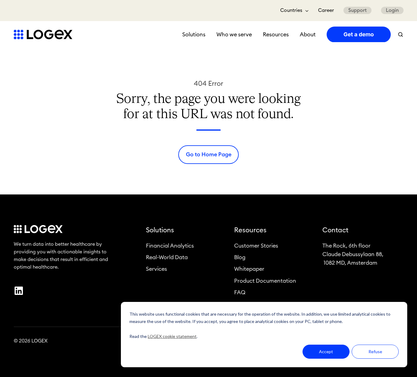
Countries (291, 10)
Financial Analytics (170, 245)
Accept (326, 351)
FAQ (239, 292)
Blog (239, 257)
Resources (276, 34)
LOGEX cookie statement (172, 336)
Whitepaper (249, 269)
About (308, 34)
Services (156, 269)
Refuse (375, 351)
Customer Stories (256, 245)
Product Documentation (265, 281)
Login (392, 10)
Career (326, 10)
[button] (400, 34)
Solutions (193, 34)
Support (357, 10)
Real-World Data (167, 257)
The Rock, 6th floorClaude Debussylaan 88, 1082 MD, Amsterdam (352, 254)
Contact (335, 230)
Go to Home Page (208, 154)
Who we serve (234, 34)
